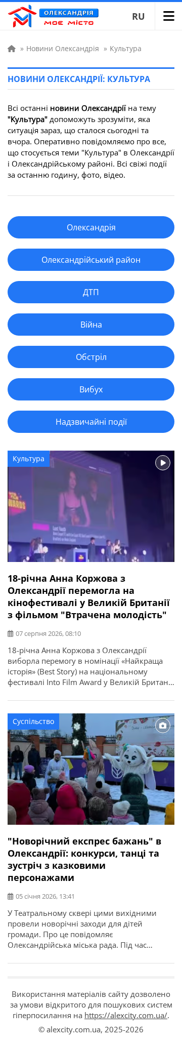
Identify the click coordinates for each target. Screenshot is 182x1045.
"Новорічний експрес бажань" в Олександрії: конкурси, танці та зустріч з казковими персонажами (84, 859)
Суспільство (33, 721)
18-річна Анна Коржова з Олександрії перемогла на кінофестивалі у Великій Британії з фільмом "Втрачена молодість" (89, 596)
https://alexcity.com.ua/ (125, 1015)
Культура (28, 458)
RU (138, 16)
